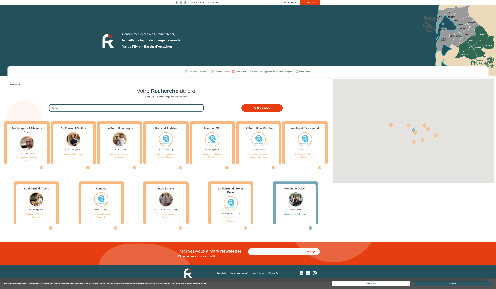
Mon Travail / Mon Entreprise (280, 72)
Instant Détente (305, 72)
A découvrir (257, 72)
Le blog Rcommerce (197, 2)
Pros (18, 84)
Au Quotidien (240, 72)
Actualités (221, 273)
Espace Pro (273, 273)
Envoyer (311, 251)
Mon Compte (311, 2)
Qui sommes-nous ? (214, 2)
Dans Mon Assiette (221, 72)
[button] (435, 136)
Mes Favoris (291, 2)
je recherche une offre (178, 97)
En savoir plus (371, 283)
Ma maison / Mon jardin (197, 72)
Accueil (12, 84)
